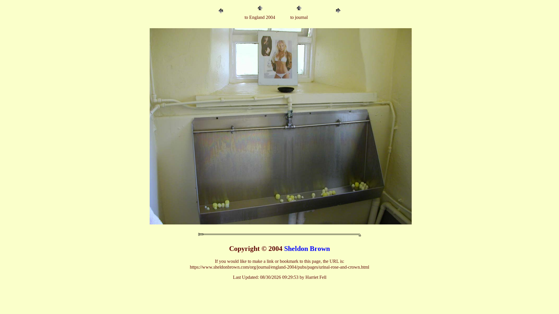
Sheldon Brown (307, 248)
